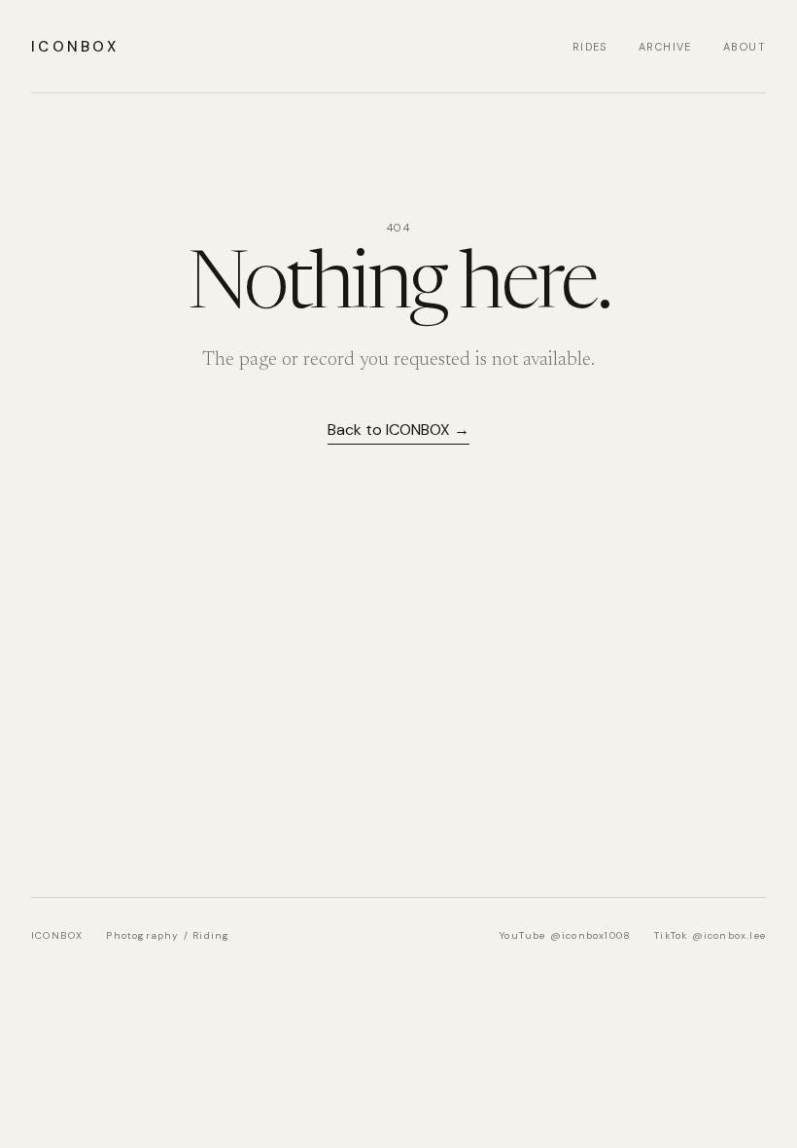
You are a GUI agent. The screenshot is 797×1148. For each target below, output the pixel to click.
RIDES (589, 47)
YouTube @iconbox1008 (565, 935)
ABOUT (744, 47)
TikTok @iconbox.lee (710, 935)
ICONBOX (75, 46)
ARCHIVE (665, 47)
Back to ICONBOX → (398, 429)
